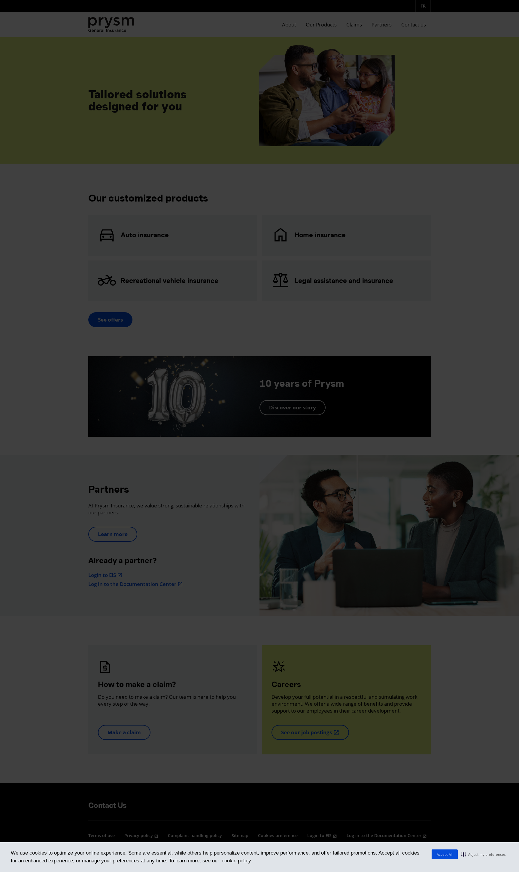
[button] (483, 854)
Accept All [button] (445, 854)
